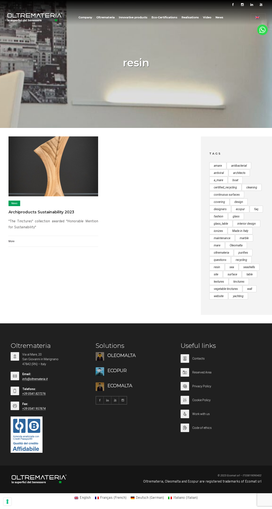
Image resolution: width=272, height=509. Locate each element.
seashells (249, 267)
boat (235, 180)
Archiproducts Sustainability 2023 (41, 212)
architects (239, 173)
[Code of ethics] (221, 428)
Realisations (190, 17)
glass (236, 216)
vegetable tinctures (226, 289)
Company (85, 17)
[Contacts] (221, 361)
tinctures (238, 281)
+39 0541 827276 (34, 393)
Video (207, 17)
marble (244, 238)
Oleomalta (236, 245)
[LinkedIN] (251, 4)
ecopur (240, 209)
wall (249, 289)
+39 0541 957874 (34, 408)
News (219, 17)
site (216, 274)
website (219, 296)
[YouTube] (261, 4)
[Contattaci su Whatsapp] (262, 34)
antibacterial (239, 165)
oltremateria (221, 252)
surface (232, 274)
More (11, 241)
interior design (246, 223)
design (238, 202)
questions (220, 260)
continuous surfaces (227, 194)
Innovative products (133, 17)
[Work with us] (221, 417)
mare (217, 245)
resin (217, 267)
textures (219, 281)
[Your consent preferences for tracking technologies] (7, 501)
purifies (243, 252)
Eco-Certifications (164, 17)
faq (256, 209)
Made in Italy (240, 231)
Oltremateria (105, 17)
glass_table (221, 223)
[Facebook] (233, 4)
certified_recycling (225, 187)
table (249, 274)
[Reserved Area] (221, 375)
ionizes (218, 231)
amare (218, 165)
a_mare (218, 180)
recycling (241, 260)
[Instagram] (242, 4)
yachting (238, 296)
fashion (218, 216)
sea (232, 267)
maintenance (222, 238)
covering (219, 202)
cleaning (251, 187)
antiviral (219, 173)
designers (220, 209)
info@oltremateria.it (35, 379)
